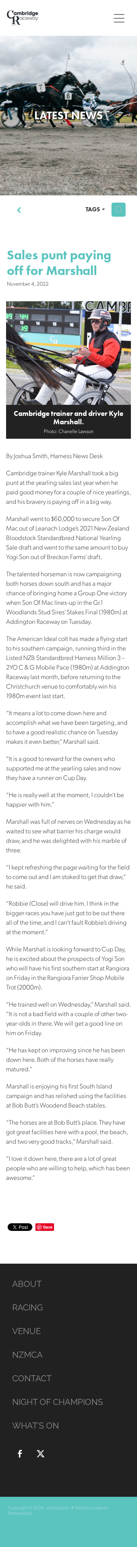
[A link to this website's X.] (40, 1453)
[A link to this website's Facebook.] (19, 1453)
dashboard (57, 1507)
